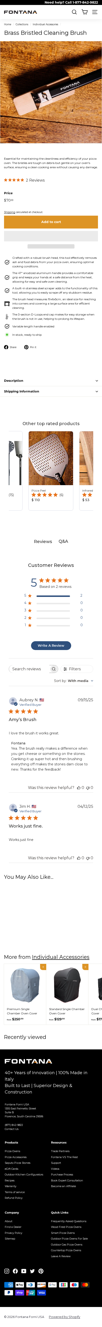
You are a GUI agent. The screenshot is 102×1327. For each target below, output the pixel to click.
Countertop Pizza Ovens (66, 1250)
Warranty (10, 1186)
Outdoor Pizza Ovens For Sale (69, 1238)
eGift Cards (11, 1168)
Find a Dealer (13, 1227)
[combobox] (73, 681)
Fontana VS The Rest (64, 1157)
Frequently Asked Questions (68, 1221)
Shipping (9, 212)
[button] (51, 236)
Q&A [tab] (63, 541)
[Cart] (84, 12)
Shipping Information (21, 391)
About (8, 1221)
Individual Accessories (45, 24)
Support (56, 1162)
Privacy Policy (13, 1233)
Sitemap (10, 1238)
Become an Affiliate (63, 1186)
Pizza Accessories (16, 1157)
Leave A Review (61, 1256)
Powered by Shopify (64, 1317)
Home (7, 24)
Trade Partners (60, 1151)
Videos (55, 1168)
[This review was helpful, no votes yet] (78, 787)
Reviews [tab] (43, 541)
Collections (22, 24)
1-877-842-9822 (85, 2)
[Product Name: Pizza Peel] (50, 471)
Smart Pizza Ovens (63, 1233)
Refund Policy (14, 1198)
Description (13, 380)
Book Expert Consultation (67, 1180)
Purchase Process (62, 1174)
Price (8, 193)
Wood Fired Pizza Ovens (66, 1227)
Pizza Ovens (12, 1151)
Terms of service (15, 1192)
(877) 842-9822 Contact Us (14, 1127)
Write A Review (51, 645)
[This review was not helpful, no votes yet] (87, 787)
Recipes (9, 1180)
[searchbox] (29, 669)
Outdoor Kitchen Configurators (24, 1174)
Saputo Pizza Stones (17, 1162)
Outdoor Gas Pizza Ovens (66, 1244)
